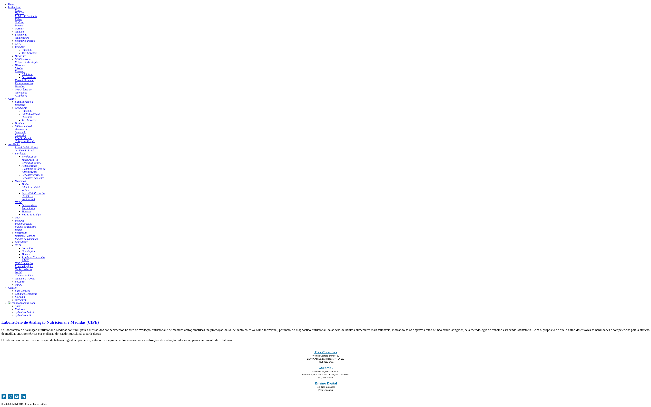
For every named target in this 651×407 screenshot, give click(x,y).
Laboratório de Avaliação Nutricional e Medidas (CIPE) (50, 322)
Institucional (14, 7)
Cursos (12, 98)
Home (11, 4)
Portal (32, 302)
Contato (12, 287)
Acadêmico (14, 144)
